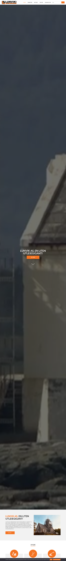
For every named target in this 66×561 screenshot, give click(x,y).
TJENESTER (30, 2)
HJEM (24, 2)
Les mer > (10, 532)
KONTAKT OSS (48, 2)
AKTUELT (36, 2)
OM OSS (41, 2)
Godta (51, 559)
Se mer (33, 257)
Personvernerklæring (56, 559)
